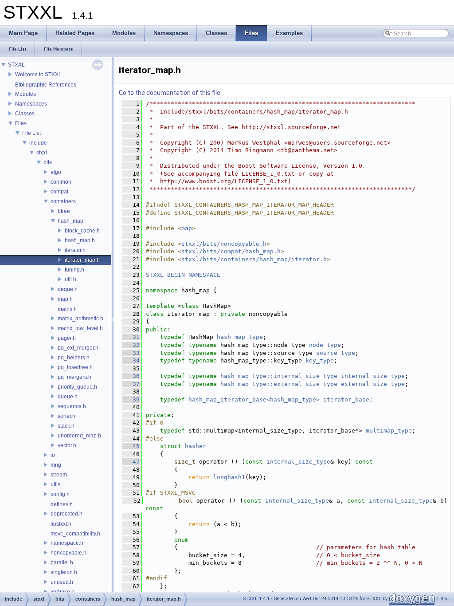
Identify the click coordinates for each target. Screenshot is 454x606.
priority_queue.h (77, 387)
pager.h (67, 338)
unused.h (62, 582)
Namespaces (31, 104)
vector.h (67, 445)
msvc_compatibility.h (75, 534)
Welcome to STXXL (38, 74)
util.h (70, 279)
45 (131, 446)
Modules (25, 94)
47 (131, 461)
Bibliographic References (45, 85)
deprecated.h (66, 514)
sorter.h (66, 416)
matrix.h (67, 309)
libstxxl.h (61, 524)
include (38, 143)
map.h (65, 299)
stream (59, 475)
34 (131, 360)
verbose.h (62, 592)
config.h (60, 494)
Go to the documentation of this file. (170, 92)
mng (56, 465)
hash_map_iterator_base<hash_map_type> (254, 399)
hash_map (70, 221)
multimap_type (389, 430)
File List (31, 133)
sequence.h (72, 406)
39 (131, 399)
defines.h (62, 504)
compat (59, 192)
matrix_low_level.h (80, 328)
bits (47, 162)
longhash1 (229, 477)
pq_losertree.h (75, 367)
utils (55, 484)
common (61, 182)
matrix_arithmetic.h (80, 318)
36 (131, 376)
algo (56, 172)
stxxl (41, 153)
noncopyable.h (68, 553)
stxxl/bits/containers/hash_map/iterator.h (254, 259)
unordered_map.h (79, 436)
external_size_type (373, 384)
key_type (319, 360)
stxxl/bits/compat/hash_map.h (231, 251)
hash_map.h (80, 240)
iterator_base (346, 399)
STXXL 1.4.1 (256, 599)
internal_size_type (373, 376)
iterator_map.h (82, 260)
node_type (325, 345)
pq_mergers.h (74, 377)
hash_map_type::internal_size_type (278, 376)
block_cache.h (82, 231)
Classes (25, 113)
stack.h (66, 426)
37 (131, 384)
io (53, 455)
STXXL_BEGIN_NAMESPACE (183, 275)
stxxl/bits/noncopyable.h (223, 243)
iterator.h (75, 250)
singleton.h (64, 572)
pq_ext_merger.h (78, 348)
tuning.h (74, 270)
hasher (195, 446)
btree (64, 211)
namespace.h (67, 543)
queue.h (68, 397)
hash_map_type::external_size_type (278, 384)
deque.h (68, 289)
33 (131, 353)
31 (131, 337)
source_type (335, 353)
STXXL (16, 65)
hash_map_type (240, 337)
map (186, 228)
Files (21, 123)
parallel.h (62, 562)
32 (131, 345)
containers (63, 201)
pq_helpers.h (74, 357)
